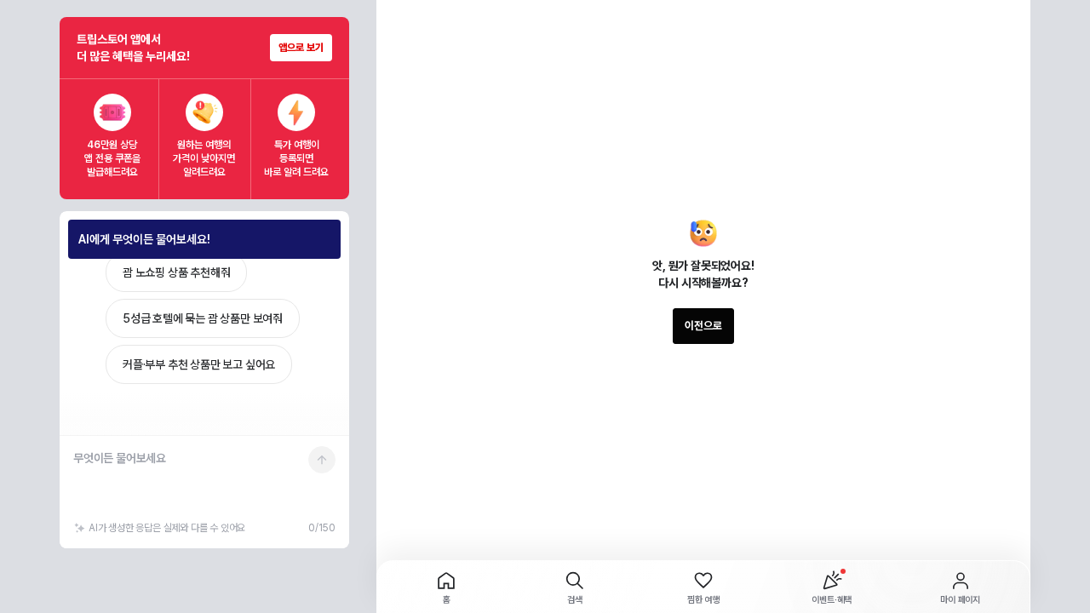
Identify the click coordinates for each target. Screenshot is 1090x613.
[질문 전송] (322, 459)
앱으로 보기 (301, 48)
